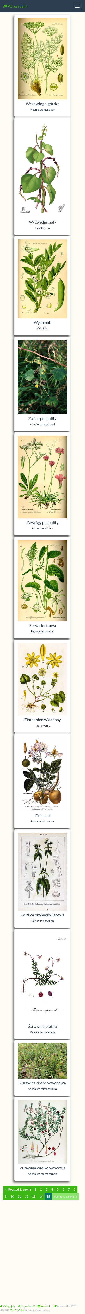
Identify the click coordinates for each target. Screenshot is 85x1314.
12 (26, 1196)
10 (12, 1196)
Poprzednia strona (18, 1189)
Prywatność (28, 1306)
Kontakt (45, 1306)
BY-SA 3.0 (18, 1310)
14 (41, 1196)
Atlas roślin (17, 6)
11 (19, 1196)
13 (33, 1196)
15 (48, 1196)
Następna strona (65, 1196)
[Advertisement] (42, 1248)
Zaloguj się (8, 1306)
